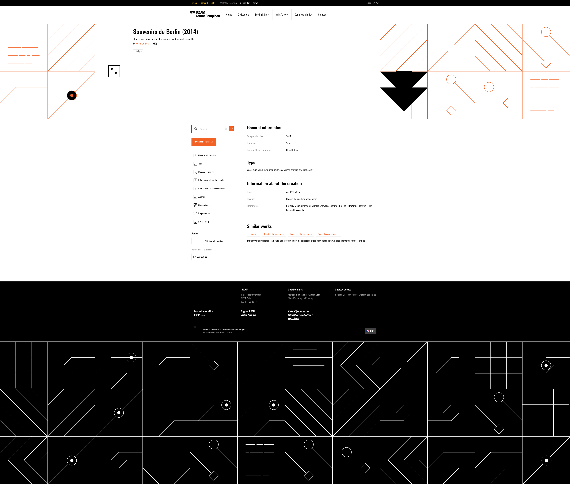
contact (322, 14)
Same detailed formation (328, 234)
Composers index (303, 14)
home (229, 14)
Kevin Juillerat (143, 43)
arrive (255, 2)
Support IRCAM (248, 311)
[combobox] (213, 129)
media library (262, 14)
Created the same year (274, 234)
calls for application (228, 2)
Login (369, 2)
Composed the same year (301, 234)
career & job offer (208, 2)
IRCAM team (199, 314)
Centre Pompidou (248, 314)
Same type (253, 234)
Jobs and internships (203, 311)
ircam (194, 2)
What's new (282, 14)
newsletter (245, 2)
